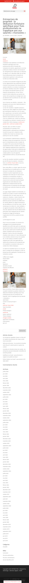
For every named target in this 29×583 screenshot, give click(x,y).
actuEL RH (5, 312)
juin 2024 (5, 424)
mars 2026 (5, 380)
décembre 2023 (7, 438)
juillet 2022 (5, 473)
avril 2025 (5, 404)
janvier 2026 (6, 385)
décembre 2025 (7, 387)
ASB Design (6, 570)
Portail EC (5, 271)
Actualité (20, 35)
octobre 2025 (6, 392)
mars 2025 (5, 406)
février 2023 (6, 459)
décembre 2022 (7, 464)
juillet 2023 (5, 448)
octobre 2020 (6, 503)
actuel (4, 309)
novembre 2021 (7, 492)
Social (4, 59)
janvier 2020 (6, 522)
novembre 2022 (7, 466)
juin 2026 (5, 374)
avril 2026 (5, 378)
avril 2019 (5, 540)
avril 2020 (5, 515)
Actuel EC (5, 269)
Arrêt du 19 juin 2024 (8, 305)
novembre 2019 (7, 526)
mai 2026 (5, 376)
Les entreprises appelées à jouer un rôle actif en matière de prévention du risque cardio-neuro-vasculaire (14, 339)
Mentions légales (14, 570)
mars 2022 (5, 482)
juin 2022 (5, 475)
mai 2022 (5, 478)
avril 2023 (5, 455)
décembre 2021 (7, 489)
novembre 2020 (7, 501)
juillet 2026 (5, 371)
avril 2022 (5, 480)
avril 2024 (5, 429)
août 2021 (5, 499)
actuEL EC (5, 61)
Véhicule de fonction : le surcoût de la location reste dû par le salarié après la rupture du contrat (14, 345)
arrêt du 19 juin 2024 (12, 163)
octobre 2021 (6, 494)
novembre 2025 (7, 390)
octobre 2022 (6, 469)
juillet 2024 (5, 422)
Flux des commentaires (8, 557)
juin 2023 (5, 450)
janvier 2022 (6, 487)
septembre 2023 (7, 445)
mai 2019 (5, 538)
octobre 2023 (6, 443)
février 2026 (6, 383)
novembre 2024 (7, 415)
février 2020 (6, 519)
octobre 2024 (6, 418)
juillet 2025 (5, 397)
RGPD (20, 570)
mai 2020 (5, 513)
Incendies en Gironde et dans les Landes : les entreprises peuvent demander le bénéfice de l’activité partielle (14, 351)
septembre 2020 (7, 506)
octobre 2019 (6, 529)
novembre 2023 (7, 441)
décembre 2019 (7, 524)
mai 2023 (5, 452)
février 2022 (6, 485)
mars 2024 (5, 431)
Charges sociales (7, 318)
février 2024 (6, 434)
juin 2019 (5, 536)
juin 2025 (5, 399)
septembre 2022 (7, 471)
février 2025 (6, 408)
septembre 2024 (7, 420)
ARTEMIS (7, 35)
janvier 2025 (6, 411)
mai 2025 (5, 401)
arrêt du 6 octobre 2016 (16, 124)
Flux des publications (8, 555)
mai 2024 (5, 427)
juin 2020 (5, 510)
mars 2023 (5, 457)
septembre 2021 (7, 496)
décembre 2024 (7, 413)
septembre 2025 (7, 394)
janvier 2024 (6, 436)
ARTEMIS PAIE (15, 569)
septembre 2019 (7, 531)
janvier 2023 (6, 462)
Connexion (5, 553)
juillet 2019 (5, 533)
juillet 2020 (5, 508)
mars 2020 (5, 517)
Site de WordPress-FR (8, 560)
